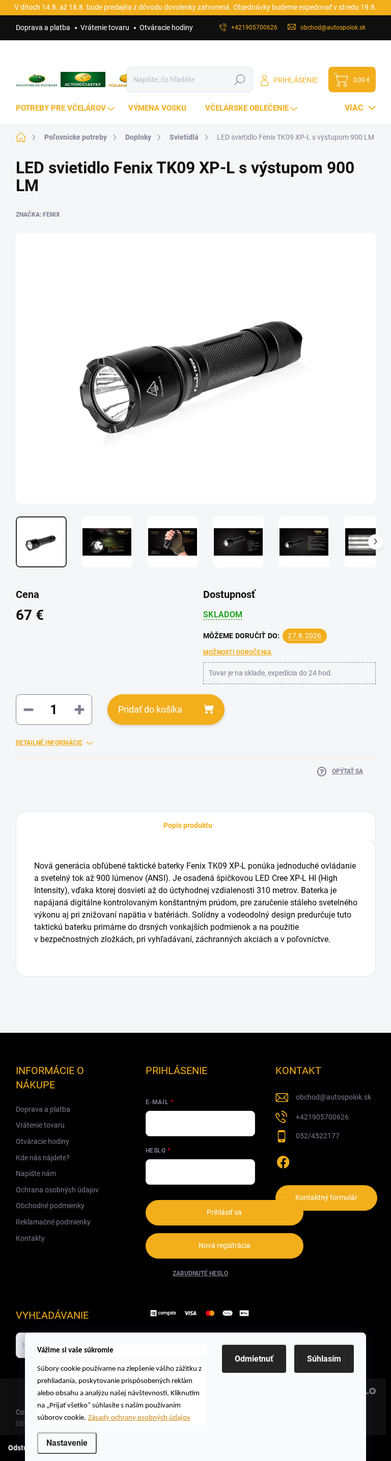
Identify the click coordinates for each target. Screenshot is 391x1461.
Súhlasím (324, 1359)
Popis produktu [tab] (187, 825)
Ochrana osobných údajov (57, 1190)
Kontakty (30, 1238)
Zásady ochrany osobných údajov (139, 1418)
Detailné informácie (49, 742)
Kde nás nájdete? (43, 1158)
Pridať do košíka (150, 709)
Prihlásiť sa (224, 1212)
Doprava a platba (43, 27)
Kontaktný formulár (326, 1197)
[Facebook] (283, 1160)
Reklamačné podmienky (53, 1222)
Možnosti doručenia (237, 652)
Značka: (38, 214)
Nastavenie (67, 1443)
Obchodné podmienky (50, 1206)
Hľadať (240, 79)
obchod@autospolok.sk (333, 1097)
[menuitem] (66, 108)
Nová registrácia (224, 1245)
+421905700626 (322, 1117)
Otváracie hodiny (166, 27)
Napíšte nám (36, 1173)
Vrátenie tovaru (104, 27)
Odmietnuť (254, 1359)
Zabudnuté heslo (200, 1273)
